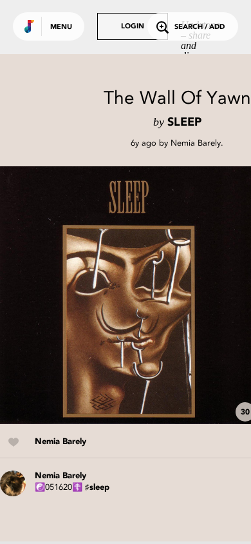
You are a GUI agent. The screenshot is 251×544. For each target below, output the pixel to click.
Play (128, 295)
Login (132, 26)
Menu (61, 27)
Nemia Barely (196, 143)
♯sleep (97, 487)
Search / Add (199, 27)
